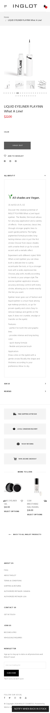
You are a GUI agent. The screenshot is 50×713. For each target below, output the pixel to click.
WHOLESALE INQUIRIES (13, 637)
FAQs (6, 570)
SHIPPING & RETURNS (12, 586)
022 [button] (18, 95)
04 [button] (10, 93)
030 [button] (35, 95)
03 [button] (8, 93)
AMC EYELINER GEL (10, 502)
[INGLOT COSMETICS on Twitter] (10, 698)
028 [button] (30, 95)
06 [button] (14, 93)
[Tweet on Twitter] (10, 161)
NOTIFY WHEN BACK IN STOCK (30, 709)
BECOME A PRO (10, 632)
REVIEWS (7, 391)
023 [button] (20, 95)
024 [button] (22, 95)
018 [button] (41, 93)
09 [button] (22, 93)
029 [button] (33, 95)
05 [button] (12, 93)
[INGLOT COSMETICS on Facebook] (4, 698)
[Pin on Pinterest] (16, 161)
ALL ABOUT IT (9, 176)
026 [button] (26, 95)
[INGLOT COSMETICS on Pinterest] (20, 698)
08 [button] (20, 93)
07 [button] (17, 93)
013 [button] (31, 93)
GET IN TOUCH (9, 614)
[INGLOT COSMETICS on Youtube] (26, 698)
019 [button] (44, 93)
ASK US (7, 384)
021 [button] (16, 95)
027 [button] (28, 95)
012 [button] (29, 93)
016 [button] (37, 93)
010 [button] (24, 93)
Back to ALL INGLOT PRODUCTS (27, 534)
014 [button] (33, 93)
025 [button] (24, 95)
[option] (25, 57)
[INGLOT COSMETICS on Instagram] (15, 698)
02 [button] (6, 93)
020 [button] (46, 93)
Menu (6, 6)
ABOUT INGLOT (10, 575)
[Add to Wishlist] (22, 501)
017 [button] (39, 93)
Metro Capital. (9, 707)
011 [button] (26, 93)
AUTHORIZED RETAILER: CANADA (17, 591)
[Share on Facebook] (5, 161)
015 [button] (35, 93)
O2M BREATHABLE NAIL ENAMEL (33, 504)
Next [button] (42, 57)
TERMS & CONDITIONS (13, 580)
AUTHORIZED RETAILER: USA (15, 596)
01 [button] (4, 93)
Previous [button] (8, 57)
